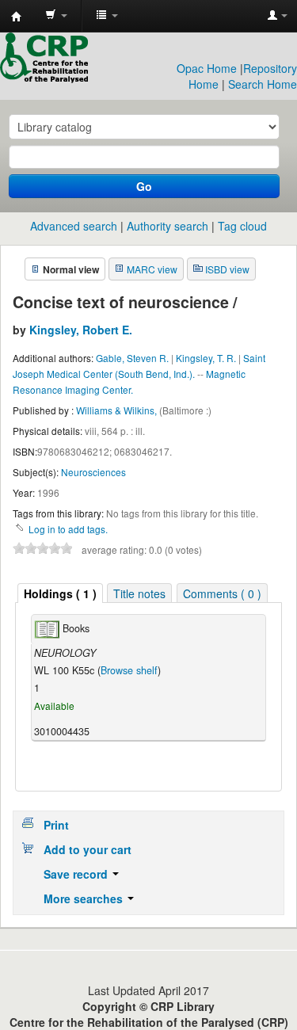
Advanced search (73, 226)
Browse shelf (129, 670)
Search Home (262, 84)
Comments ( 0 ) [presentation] (222, 593)
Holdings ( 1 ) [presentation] (60, 593)
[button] (56, 16)
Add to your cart (87, 849)
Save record (77, 874)
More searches (85, 898)
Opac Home (207, 68)
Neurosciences (93, 472)
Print (56, 825)
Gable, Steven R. (132, 357)
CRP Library (16, 16)
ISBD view (227, 269)
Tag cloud (242, 226)
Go (144, 186)
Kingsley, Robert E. (80, 330)
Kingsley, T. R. (206, 357)
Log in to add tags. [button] (68, 529)
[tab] (60, 593)
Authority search (167, 226)
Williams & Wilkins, (117, 410)
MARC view (152, 269)
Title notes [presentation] (139, 593)
